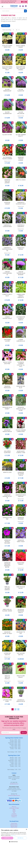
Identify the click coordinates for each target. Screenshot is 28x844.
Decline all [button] (20, 838)
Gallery (14, 811)
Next (18, 709)
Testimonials (14, 815)
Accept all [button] (7, 838)
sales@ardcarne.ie (14, 784)
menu (2, 6)
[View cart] (23, 6)
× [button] (26, 829)
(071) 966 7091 (22, 2)
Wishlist (10, 34)
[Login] (20, 6)
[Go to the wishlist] (26, 6)
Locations (14, 813)
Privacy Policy (14, 823)
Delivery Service (14, 825)
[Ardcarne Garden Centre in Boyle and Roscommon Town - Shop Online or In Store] (14, 6)
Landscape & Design (14, 808)
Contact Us (14, 816)
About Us (14, 806)
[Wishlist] (26, 6)
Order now (12, 34)
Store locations (26, 2)
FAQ (14, 812)
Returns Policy (14, 826)
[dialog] (14, 836)
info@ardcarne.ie (24, 2)
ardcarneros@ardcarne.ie (14, 795)
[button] (14, 841)
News (14, 809)
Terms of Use (14, 827)
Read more (13, 835)
